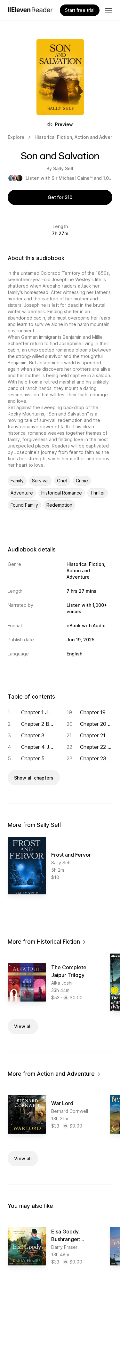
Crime (82, 480)
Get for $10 (60, 197)
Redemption (59, 505)
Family (17, 480)
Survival (40, 480)
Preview (64, 124)
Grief (62, 480)
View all (23, 1026)
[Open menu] (108, 10)
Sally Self (63, 168)
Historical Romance (61, 492)
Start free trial (79, 10)
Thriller (97, 492)
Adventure (22, 492)
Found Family (24, 505)
